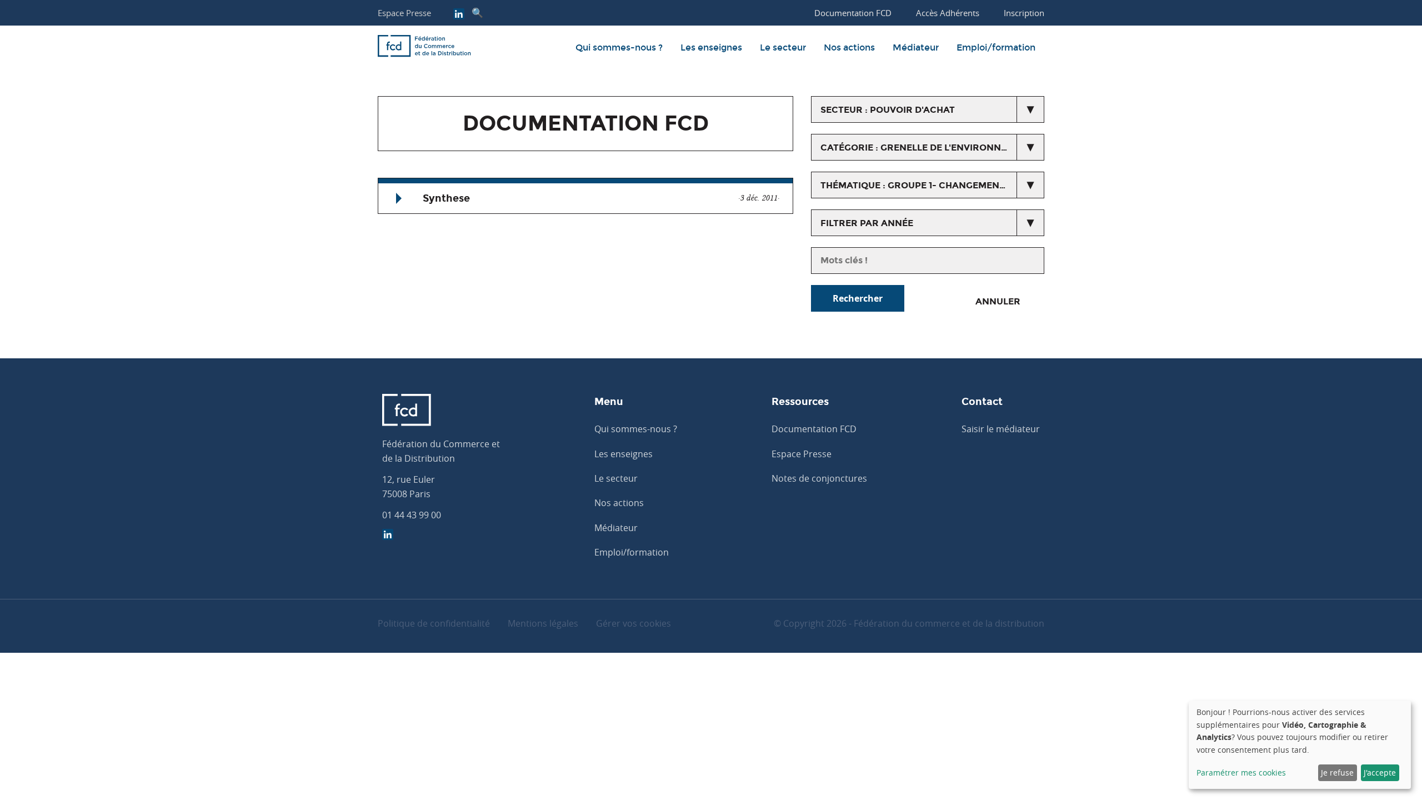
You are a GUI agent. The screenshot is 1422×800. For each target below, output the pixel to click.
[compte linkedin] (458, 15)
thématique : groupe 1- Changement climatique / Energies (932, 185)
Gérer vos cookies (633, 623)
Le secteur (783, 47)
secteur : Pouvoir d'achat (887, 109)
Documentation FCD (814, 429)
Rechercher (858, 298)
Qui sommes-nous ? (619, 47)
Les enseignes (711, 47)
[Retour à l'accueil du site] (424, 48)
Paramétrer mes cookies (1241, 772)
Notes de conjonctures (819, 478)
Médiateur (916, 47)
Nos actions (849, 47)
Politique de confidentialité (434, 623)
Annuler (997, 301)
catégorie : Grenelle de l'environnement (926, 147)
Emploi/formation (996, 47)
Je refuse (1337, 772)
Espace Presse (404, 12)
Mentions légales (543, 623)
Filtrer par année (866, 223)
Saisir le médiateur (1001, 429)
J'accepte (1380, 772)
